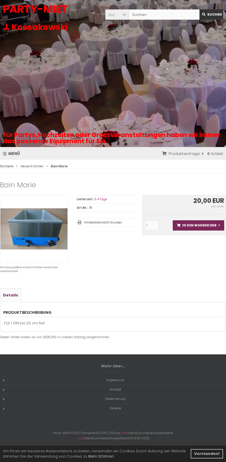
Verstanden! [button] (207, 453)
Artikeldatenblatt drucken (103, 222)
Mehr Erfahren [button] (101, 456)
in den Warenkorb (198, 225)
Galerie (115, 408)
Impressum (115, 380)
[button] (117, 14)
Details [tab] (10, 295)
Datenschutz (115, 398)
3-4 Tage (100, 199)
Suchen (211, 14)
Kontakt (115, 389)
